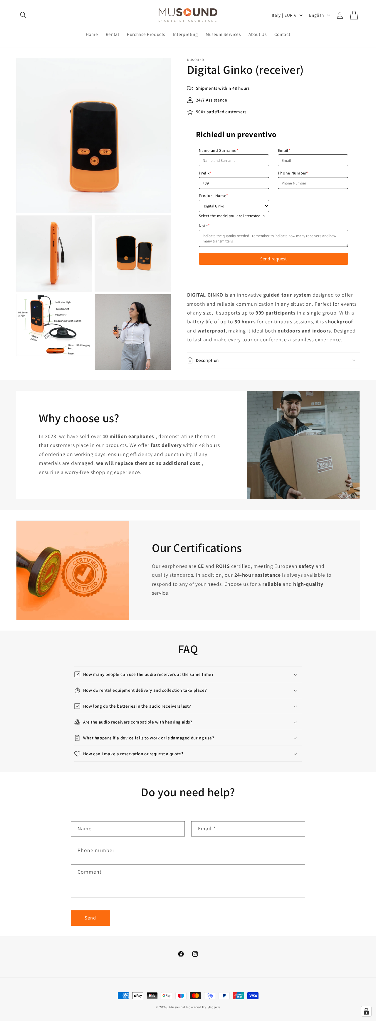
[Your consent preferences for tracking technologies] (366, 1011)
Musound (177, 1007)
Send (90, 917)
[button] (23, 15)
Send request (273, 259)
